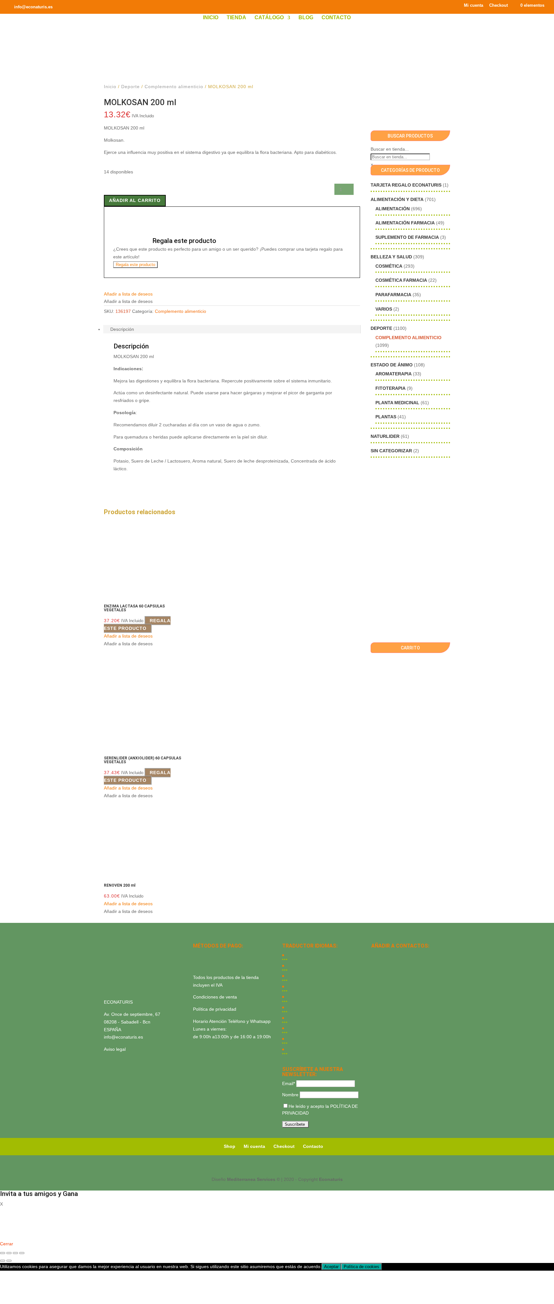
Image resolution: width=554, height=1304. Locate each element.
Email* (288, 1083)
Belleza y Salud (391, 256)
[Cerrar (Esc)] (21, 1253)
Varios (383, 309)
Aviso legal (115, 1049)
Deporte (130, 86)
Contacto (336, 17)
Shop (229, 1146)
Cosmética (388, 266)
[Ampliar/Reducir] (2, 1253)
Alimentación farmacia (405, 222)
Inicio (210, 17)
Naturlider (385, 436)
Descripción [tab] (122, 329)
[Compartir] (15, 1253)
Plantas (385, 416)
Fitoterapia (390, 388)
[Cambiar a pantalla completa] (9, 1253)
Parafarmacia (393, 294)
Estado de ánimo (392, 364)
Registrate (10, 1234)
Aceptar (331, 1266)
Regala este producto (135, 264)
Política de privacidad (214, 1009)
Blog (305, 17)
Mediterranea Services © (253, 1179)
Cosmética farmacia (401, 280)
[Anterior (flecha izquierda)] (2, 1261)
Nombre (290, 1094)
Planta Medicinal (397, 402)
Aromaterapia (393, 373)
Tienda (236, 17)
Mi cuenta (473, 5)
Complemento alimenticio (174, 86)
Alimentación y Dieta (397, 199)
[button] (128, 294)
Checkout (498, 5)
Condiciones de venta (215, 996)
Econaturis (331, 1179)
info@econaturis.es (123, 1037)
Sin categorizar (391, 450)
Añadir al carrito (135, 200)
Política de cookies (361, 1266)
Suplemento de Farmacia (407, 237)
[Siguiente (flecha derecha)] (9, 1261)
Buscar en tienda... (390, 149)
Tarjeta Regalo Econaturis (406, 185)
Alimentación (392, 208)
